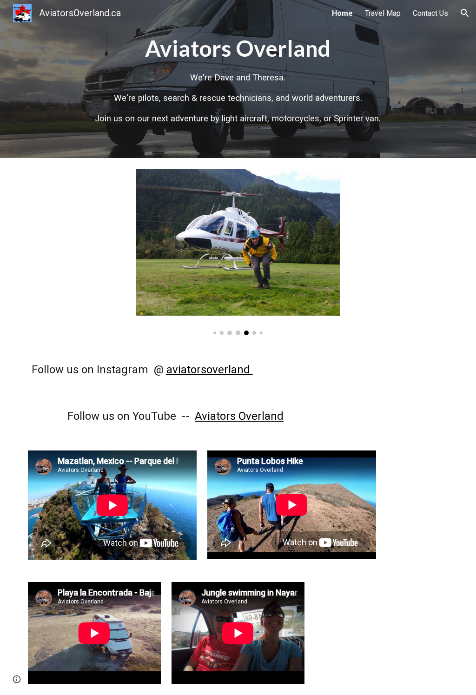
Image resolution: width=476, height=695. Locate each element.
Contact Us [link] (430, 13)
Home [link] (342, 13)
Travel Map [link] (383, 13)
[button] (465, 13)
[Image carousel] (238, 252)
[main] (238, 79)
